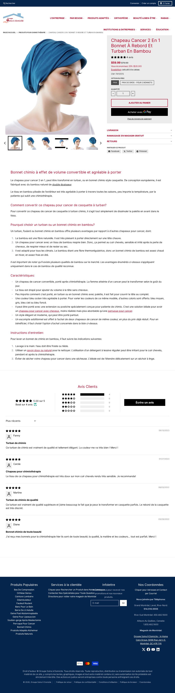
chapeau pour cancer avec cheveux (39, 310)
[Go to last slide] (5, 143)
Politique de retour (64, 682)
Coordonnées (145, 682)
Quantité (115, 89)
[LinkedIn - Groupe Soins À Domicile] (158, 649)
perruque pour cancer (120, 310)
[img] (13, 430)
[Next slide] (101, 143)
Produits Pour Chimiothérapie (32, 32)
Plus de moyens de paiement (139, 119)
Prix (115, 82)
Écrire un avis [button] (145, 402)
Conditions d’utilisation (108, 682)
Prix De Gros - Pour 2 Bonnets (137, 82)
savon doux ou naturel (39, 350)
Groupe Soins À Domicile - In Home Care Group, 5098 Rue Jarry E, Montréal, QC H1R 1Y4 (151, 640)
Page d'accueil (9, 32)
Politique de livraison (128, 682)
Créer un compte (149, 3)
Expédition (116, 69)
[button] (15, 143)
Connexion (134, 3)
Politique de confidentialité (85, 682)
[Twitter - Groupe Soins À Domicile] (143, 649)
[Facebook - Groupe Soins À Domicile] (148, 649)
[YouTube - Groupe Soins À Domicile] (153, 649)
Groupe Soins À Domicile (41, 682)
